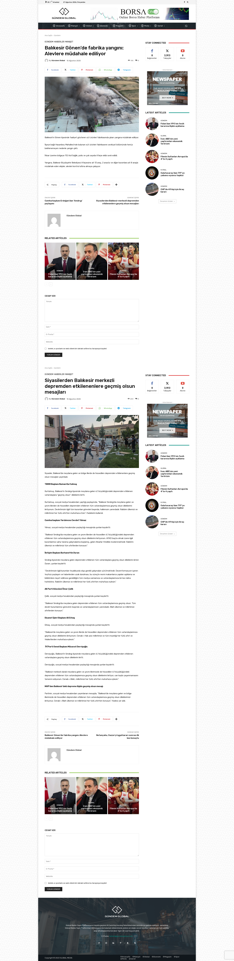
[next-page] (50, 284)
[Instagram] (106, 943)
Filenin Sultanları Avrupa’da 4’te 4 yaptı (123, 275)
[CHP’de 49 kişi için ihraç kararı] (152, 189)
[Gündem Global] (47, 60)
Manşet (69, 42)
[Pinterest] (120, 943)
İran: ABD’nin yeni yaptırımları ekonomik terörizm (92, 274)
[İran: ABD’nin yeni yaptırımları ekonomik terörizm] (91, 261)
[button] (186, 26)
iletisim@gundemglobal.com (121, 936)
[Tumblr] (127, 943)
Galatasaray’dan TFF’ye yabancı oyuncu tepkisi (173, 174)
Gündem (57, 35)
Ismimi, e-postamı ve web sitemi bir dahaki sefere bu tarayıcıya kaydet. (77, 349)
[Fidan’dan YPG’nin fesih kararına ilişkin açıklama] (60, 261)
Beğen (152, 49)
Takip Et (167, 49)
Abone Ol (183, 49)
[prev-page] (46, 284)
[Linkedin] (113, 943)
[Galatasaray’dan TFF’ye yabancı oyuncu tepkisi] (152, 172)
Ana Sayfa (48, 35)
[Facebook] (184, 2)
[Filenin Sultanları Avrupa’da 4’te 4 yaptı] (123, 261)
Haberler (59, 42)
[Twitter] (187, 2)
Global (91, 268)
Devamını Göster (166, 201)
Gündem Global (58, 60)
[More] (116, 184)
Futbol (163, 170)
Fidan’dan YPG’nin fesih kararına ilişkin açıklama (60, 275)
